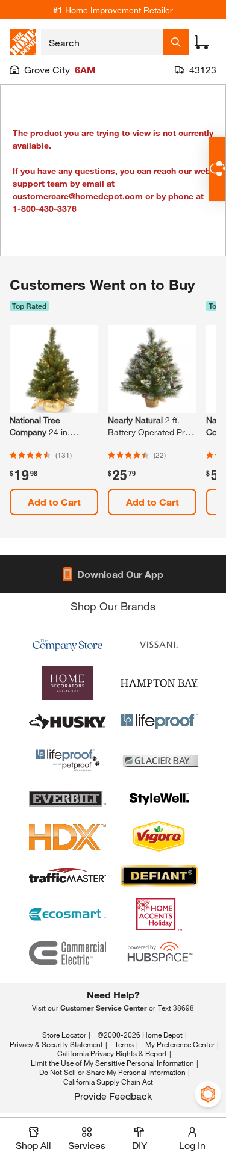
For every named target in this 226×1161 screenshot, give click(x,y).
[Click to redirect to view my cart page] (202, 42)
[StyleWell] (159, 799)
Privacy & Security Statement (56, 1044)
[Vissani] (159, 644)
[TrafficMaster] (67, 876)
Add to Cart (54, 501)
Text (176, 1007)
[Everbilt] (67, 799)
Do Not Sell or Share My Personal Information (112, 1072)
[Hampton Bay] (159, 683)
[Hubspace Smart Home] (159, 953)
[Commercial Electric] (67, 953)
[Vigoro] (159, 837)
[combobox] (102, 42)
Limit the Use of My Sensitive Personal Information (112, 1063)
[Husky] (67, 721)
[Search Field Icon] (176, 42)
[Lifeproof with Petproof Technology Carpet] (67, 760)
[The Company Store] (67, 644)
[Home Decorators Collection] (67, 683)
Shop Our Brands (113, 606)
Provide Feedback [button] (113, 1095)
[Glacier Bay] (159, 760)
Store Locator (64, 1034)
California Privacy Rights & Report (112, 1053)
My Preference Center (180, 1044)
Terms (124, 1044)
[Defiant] (159, 876)
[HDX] (67, 837)
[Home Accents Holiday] (159, 914)
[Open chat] (217, 169)
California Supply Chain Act (108, 1081)
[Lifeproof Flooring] (159, 721)
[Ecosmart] (67, 914)
